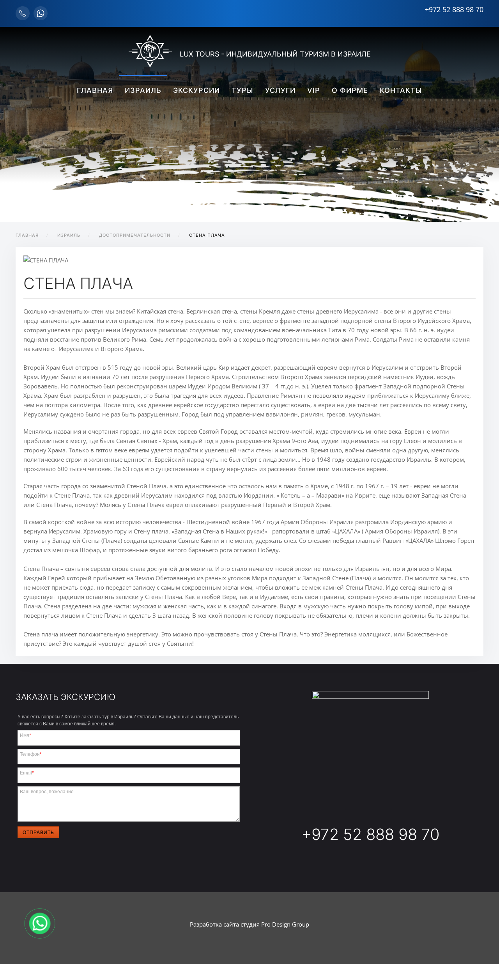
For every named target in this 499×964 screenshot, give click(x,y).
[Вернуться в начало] (150, 51)
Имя (25, 735)
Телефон (31, 753)
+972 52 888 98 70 (454, 9)
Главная (95, 90)
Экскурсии (196, 90)
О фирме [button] (350, 90)
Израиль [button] (143, 90)
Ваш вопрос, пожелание (47, 791)
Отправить (38, 832)
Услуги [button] (280, 90)
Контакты (401, 90)
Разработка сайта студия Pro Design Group (249, 924)
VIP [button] (313, 90)
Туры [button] (242, 90)
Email (27, 772)
